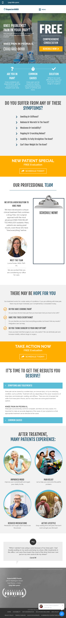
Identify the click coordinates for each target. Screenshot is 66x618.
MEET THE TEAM (16, 260)
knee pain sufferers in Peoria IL (15, 33)
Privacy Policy (9, 615)
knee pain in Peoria (19, 398)
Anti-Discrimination (28, 612)
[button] (51, 48)
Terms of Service (20, 615)
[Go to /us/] (16, 246)
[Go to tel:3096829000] (11, 2)
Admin (9, 612)
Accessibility (16, 612)
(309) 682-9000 (14, 49)
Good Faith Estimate (33, 615)
